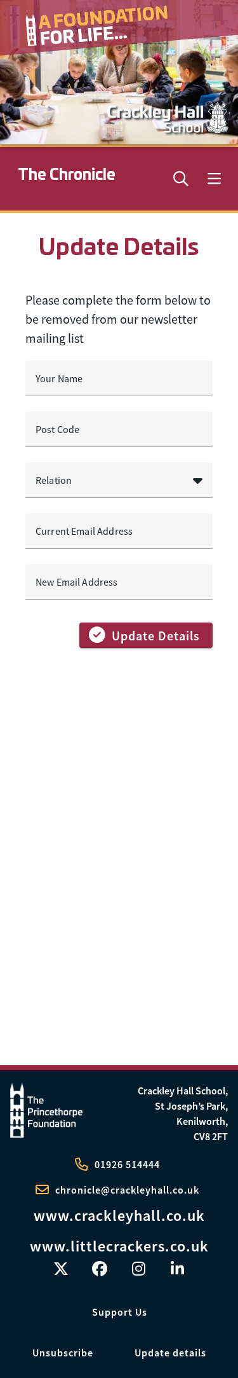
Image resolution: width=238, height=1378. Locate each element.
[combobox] (119, 480)
